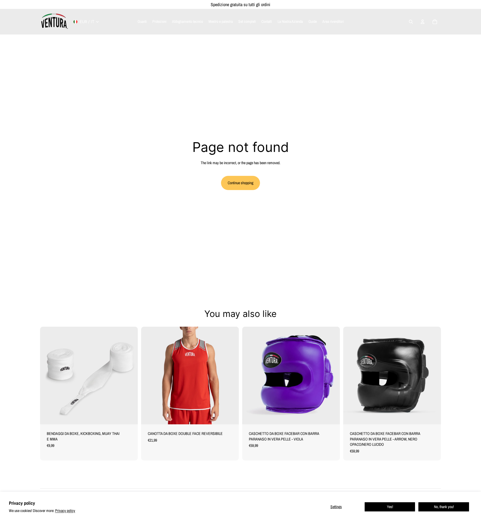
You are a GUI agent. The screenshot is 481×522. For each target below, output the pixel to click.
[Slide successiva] (230, 375)
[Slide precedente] (149, 375)
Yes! (390, 506)
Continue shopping (240, 182)
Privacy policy (65, 510)
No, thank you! (444, 506)
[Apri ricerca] (411, 22)
